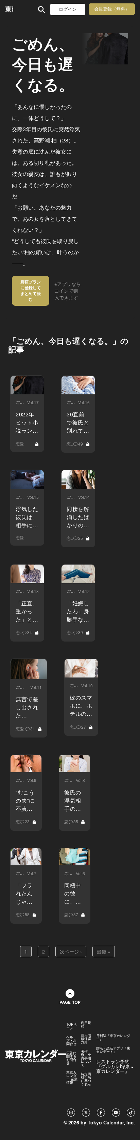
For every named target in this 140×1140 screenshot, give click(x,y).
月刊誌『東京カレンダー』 (113, 1037)
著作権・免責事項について (86, 1057)
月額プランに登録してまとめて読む (30, 290)
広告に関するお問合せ (71, 1058)
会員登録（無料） (111, 9)
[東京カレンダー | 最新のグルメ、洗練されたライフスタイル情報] (9, 9)
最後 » (103, 951)
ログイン (67, 9)
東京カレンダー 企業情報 (71, 1077)
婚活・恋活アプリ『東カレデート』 (113, 1049)
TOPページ (71, 1026)
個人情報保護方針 (86, 1039)
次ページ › (71, 951)
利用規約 (86, 1024)
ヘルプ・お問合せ (71, 1040)
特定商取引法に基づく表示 (86, 1079)
